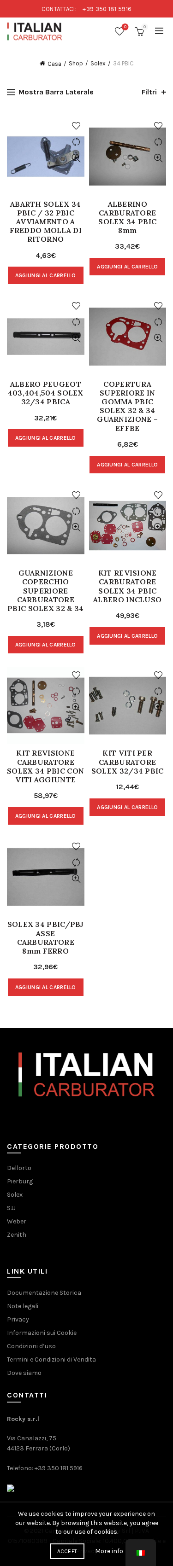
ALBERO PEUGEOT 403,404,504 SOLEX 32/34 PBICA (46, 393)
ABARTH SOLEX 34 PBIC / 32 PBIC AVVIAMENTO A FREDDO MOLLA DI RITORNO (46, 222)
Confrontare (76, 142)
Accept (67, 1551)
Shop (76, 63)
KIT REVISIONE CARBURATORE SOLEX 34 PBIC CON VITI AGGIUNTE (45, 766)
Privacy (18, 1319)
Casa (54, 63)
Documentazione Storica (44, 1293)
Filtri (149, 91)
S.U (11, 1208)
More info (109, 1551)
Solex (98, 63)
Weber (16, 1221)
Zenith (16, 1235)
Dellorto (19, 1168)
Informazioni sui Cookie (42, 1333)
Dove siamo (24, 1373)
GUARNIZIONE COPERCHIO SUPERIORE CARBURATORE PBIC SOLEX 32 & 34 (45, 591)
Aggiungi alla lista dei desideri (76, 126)
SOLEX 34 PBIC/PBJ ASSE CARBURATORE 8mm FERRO (45, 937)
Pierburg (20, 1181)
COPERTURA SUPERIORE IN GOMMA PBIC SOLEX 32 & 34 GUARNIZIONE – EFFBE (127, 406)
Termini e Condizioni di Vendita (51, 1359)
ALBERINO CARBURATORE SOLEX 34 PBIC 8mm (127, 217)
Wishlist (125, 26)
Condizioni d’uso (31, 1346)
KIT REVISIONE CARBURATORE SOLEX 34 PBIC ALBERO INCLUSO (127, 586)
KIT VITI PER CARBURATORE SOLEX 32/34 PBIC (127, 762)
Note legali (22, 1306)
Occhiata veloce (76, 158)
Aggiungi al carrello (45, 275)
